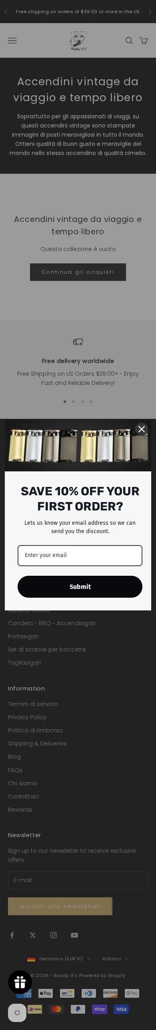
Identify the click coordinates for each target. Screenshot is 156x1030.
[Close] (141, 429)
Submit (80, 587)
